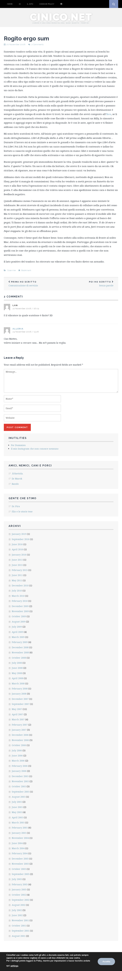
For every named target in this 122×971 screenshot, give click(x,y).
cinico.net (61, 17)
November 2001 (20, 920)
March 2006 (18, 760)
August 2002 (18, 904)
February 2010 (20, 600)
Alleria (18, 329)
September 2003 (20, 874)
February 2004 (20, 853)
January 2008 (19, 693)
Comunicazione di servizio (23, 284)
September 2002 (20, 899)
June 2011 (17, 575)
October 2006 (19, 745)
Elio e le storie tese (22, 511)
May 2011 (17, 580)
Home (10, 4)
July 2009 (17, 626)
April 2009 (17, 631)
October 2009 (19, 616)
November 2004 (20, 837)
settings (14, 965)
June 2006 (17, 755)
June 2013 (17, 564)
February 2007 (20, 724)
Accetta (106, 961)
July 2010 (17, 590)
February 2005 (20, 827)
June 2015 (17, 559)
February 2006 (20, 765)
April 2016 (17, 549)
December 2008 (20, 647)
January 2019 (19, 533)
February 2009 (20, 642)
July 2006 (17, 750)
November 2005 (20, 781)
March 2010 (18, 595)
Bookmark (26, 270)
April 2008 (17, 678)
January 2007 (19, 729)
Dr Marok (17, 478)
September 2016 (20, 539)
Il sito (30, 4)
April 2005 (17, 817)
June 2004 (17, 843)
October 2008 (19, 657)
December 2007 (20, 698)
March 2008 (18, 683)
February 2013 (20, 570)
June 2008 (17, 667)
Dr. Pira (16, 506)
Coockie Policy (46, 4)
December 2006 (20, 734)
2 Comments (37, 44)
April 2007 (17, 714)
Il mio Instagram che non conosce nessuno (34, 448)
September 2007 (20, 704)
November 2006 (20, 740)
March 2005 (18, 822)
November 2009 (20, 611)
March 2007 (18, 719)
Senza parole (101, 284)
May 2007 (17, 709)
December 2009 (20, 606)
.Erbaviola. (17, 473)
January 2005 (19, 832)
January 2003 (19, 889)
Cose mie (11, 270)
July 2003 (17, 879)
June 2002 (17, 915)
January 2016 (19, 554)
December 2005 (20, 776)
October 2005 (19, 786)
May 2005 (17, 812)
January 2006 (19, 770)
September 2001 (20, 930)
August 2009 (18, 621)
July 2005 (17, 801)
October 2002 (19, 894)
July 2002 (17, 910)
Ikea (108, 114)
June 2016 (17, 544)
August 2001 (18, 935)
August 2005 (18, 796)
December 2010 (20, 585)
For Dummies (18, 445)
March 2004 (18, 848)
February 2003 (20, 884)
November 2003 (20, 863)
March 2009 (18, 637)
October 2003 (19, 868)
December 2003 (20, 858)
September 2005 (20, 791)
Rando (15, 483)
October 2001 (19, 925)
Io (20, 4)
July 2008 (17, 662)
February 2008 (20, 688)
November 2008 (20, 652)
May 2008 (17, 673)
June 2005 (17, 807)
